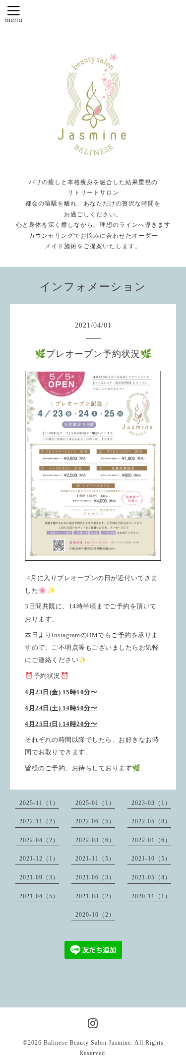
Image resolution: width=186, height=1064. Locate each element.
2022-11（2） (39, 821)
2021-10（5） (151, 858)
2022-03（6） (95, 840)
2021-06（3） (95, 877)
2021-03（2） (95, 896)
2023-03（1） (151, 802)
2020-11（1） (151, 896)
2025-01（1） (95, 802)
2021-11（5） (95, 858)
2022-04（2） (39, 840)
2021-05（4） (151, 877)
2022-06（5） (95, 821)
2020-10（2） (95, 914)
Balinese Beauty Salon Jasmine (87, 1042)
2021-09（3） (39, 877)
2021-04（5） (39, 896)
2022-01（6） (151, 840)
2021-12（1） (39, 858)
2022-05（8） (151, 821)
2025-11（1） (39, 802)
